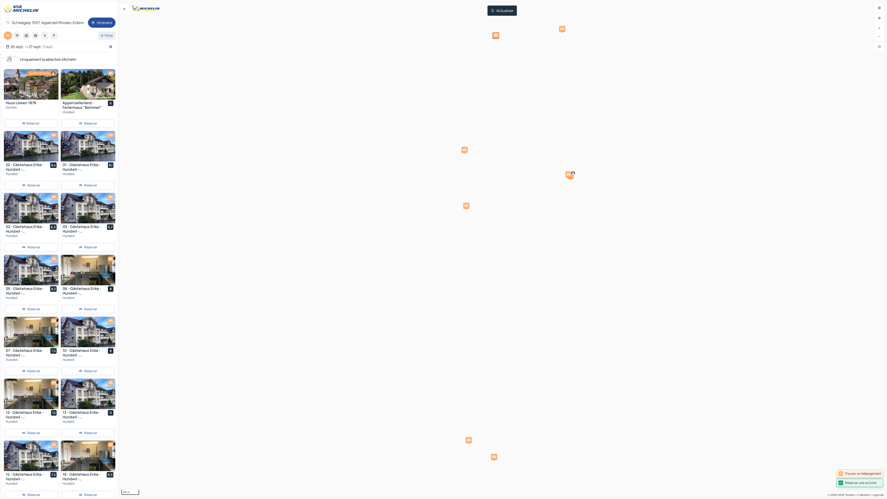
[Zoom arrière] (879, 36)
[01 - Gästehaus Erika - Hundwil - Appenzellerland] (88, 146)
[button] (466, 206)
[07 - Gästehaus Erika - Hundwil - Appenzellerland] (31, 332)
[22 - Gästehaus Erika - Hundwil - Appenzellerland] (31, 146)
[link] (859, 473)
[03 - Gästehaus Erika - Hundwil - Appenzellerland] (88, 208)
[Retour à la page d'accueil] (22, 9)
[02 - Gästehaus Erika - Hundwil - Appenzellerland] (31, 208)
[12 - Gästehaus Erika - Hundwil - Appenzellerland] (31, 394)
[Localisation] (879, 47)
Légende (878, 495)
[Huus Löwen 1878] (31, 84)
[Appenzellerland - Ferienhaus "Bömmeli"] (88, 84)
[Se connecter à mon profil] (879, 8)
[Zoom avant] (879, 28)
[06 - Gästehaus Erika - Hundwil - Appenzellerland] (88, 270)
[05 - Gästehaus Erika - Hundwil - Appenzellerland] (31, 270)
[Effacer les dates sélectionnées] (111, 47)
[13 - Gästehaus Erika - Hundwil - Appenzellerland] (88, 394)
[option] (8, 35)
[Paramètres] (879, 18)
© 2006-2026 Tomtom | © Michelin (849, 495)
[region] (502, 249)
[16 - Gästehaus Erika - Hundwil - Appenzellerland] (88, 456)
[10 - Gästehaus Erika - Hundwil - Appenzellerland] (88, 332)
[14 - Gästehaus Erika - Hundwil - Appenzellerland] (31, 456)
